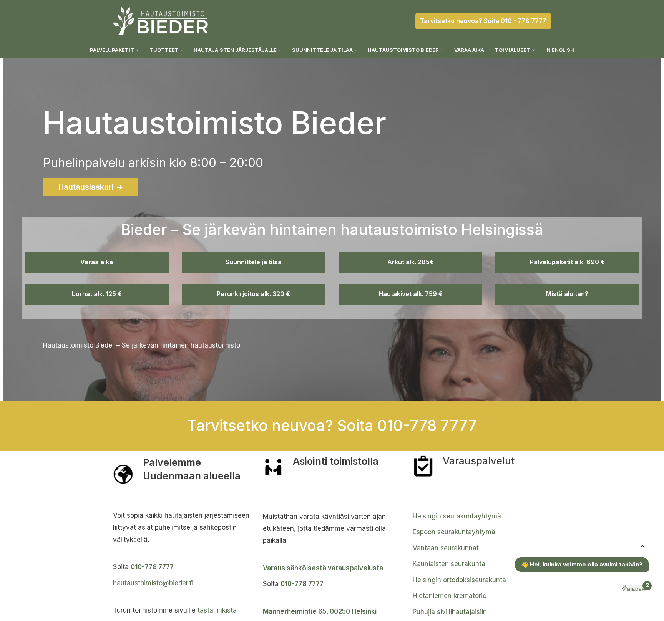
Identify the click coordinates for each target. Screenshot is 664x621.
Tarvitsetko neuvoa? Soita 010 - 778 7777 (483, 21)
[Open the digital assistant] (634, 588)
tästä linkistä (217, 610)
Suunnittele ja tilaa (254, 262)
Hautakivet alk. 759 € (410, 294)
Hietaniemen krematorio (449, 595)
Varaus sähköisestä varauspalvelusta (323, 568)
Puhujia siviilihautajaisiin (450, 612)
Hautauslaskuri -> (90, 187)
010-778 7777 (152, 567)
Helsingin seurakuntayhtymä (457, 516)
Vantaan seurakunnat (446, 548)
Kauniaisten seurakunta (449, 564)
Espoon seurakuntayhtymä (454, 532)
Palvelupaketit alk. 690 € (567, 262)
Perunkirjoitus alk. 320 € (253, 294)
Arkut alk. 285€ (410, 262)
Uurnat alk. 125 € (96, 294)
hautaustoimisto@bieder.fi (153, 583)
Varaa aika (469, 50)
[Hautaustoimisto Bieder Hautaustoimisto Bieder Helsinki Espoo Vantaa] (161, 21)
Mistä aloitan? (567, 294)
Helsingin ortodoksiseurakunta (459, 580)
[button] (137, 50)
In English (559, 50)
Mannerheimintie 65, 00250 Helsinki (320, 611)
